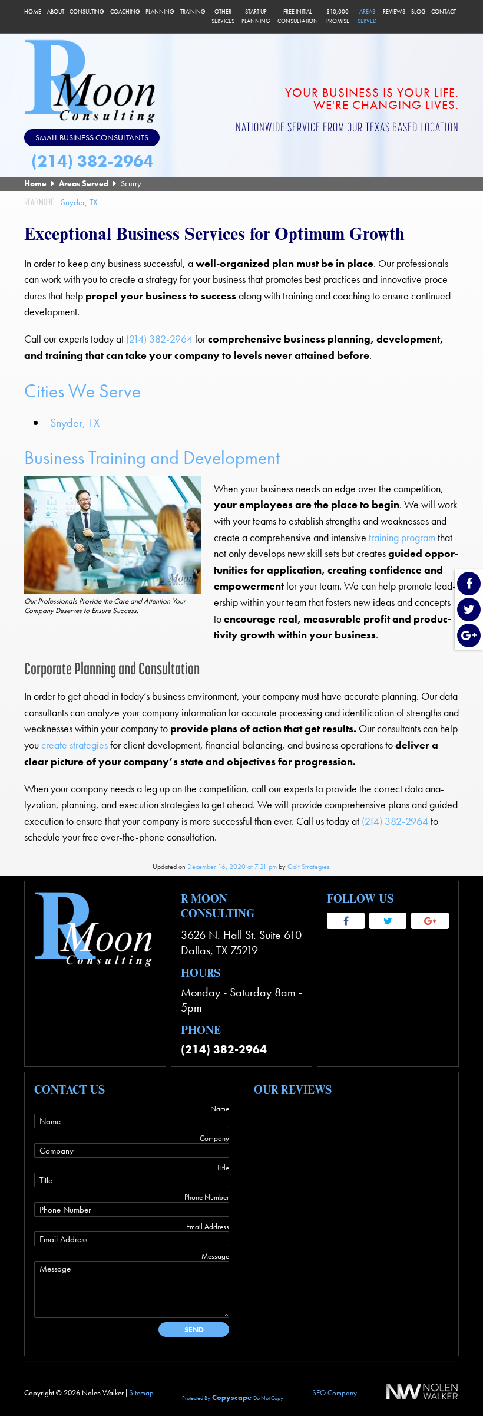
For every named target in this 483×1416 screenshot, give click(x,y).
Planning (159, 11)
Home (32, 11)
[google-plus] (469, 636)
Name (219, 1109)
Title (223, 1168)
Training (193, 11)
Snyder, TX (75, 422)
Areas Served (367, 16)
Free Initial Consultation (297, 16)
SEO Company (334, 1393)
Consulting (87, 11)
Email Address (207, 1226)
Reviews (394, 11)
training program (402, 538)
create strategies (74, 745)
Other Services (222, 16)
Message (215, 1256)
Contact (443, 11)
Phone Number (206, 1197)
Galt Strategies (308, 866)
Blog (418, 11)
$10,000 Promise (337, 16)
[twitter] (469, 610)
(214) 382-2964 (92, 161)
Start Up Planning (256, 16)
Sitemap (141, 1393)
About (55, 11)
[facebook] (469, 584)
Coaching (125, 11)
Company (214, 1138)
